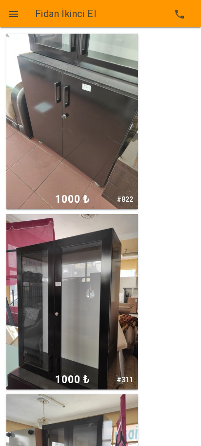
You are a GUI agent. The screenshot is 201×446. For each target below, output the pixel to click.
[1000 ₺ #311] (72, 301)
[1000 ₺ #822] (72, 121)
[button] (13, 13)
